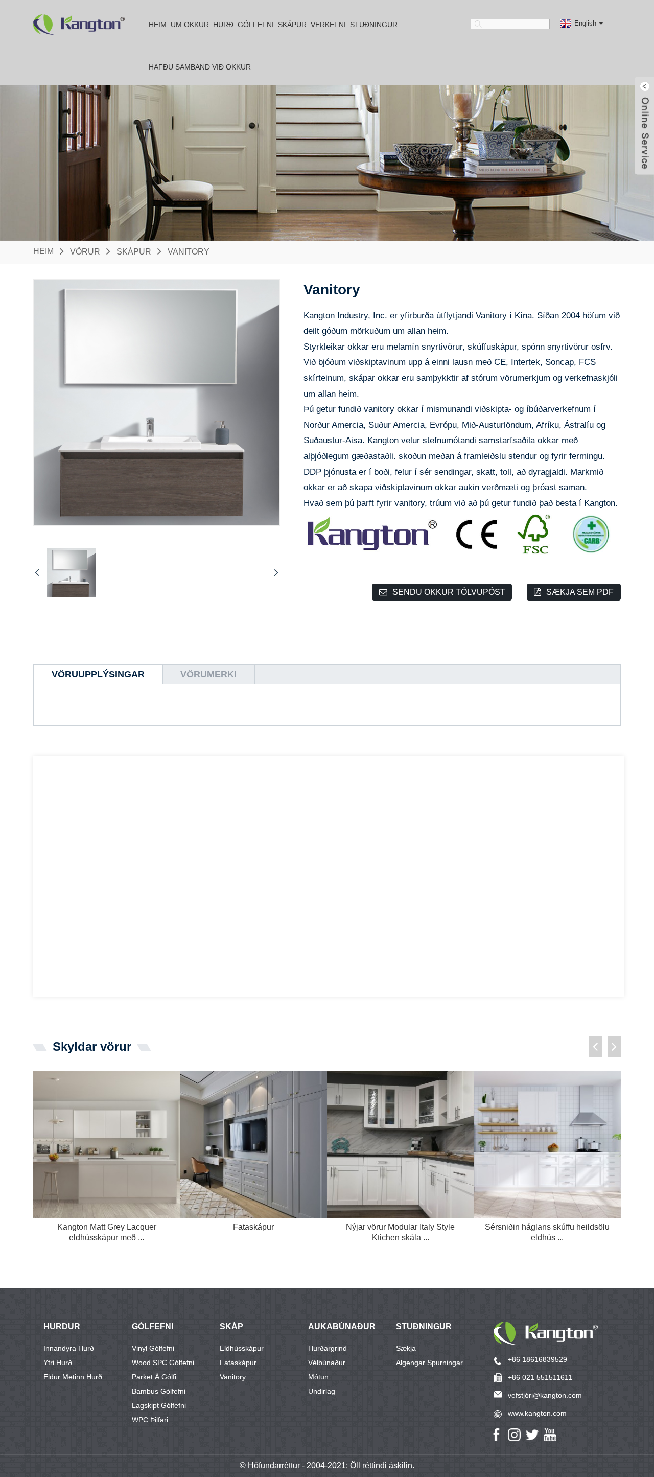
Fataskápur (253, 1226)
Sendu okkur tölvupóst (448, 592)
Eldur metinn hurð (72, 1377)
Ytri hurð (57, 1362)
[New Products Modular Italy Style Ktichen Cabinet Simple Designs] (400, 1144)
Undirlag (321, 1391)
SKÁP (231, 1326)
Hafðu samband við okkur (200, 67)
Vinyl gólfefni (153, 1348)
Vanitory (188, 251)
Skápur (292, 24)
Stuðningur (424, 1326)
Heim (158, 24)
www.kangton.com (537, 1413)
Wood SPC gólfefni (163, 1362)
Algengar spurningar (429, 1362)
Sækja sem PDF (580, 592)
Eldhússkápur (242, 1348)
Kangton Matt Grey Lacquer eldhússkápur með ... (106, 1232)
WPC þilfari (150, 1420)
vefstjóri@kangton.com (545, 1395)
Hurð (223, 24)
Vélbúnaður (326, 1362)
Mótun (318, 1377)
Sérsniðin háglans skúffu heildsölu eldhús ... (547, 1232)
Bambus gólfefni (158, 1391)
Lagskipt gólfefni (159, 1405)
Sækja (406, 1348)
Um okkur (190, 24)
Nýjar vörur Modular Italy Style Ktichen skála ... (400, 1232)
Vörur (85, 251)
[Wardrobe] (254, 1144)
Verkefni (328, 24)
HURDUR (61, 1326)
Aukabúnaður (342, 1326)
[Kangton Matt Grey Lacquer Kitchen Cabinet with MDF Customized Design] (106, 1144)
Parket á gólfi (154, 1377)
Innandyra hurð (68, 1348)
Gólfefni (256, 24)
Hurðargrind (327, 1348)
